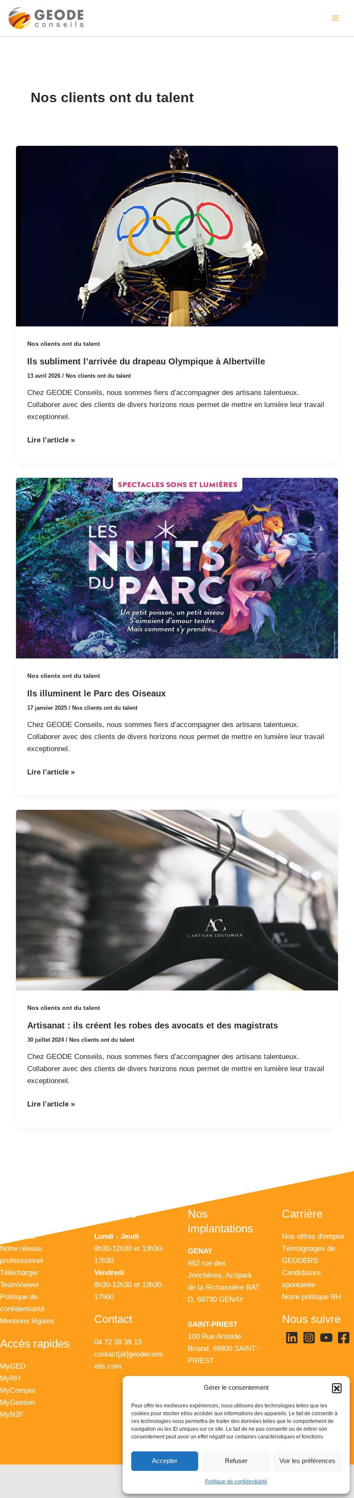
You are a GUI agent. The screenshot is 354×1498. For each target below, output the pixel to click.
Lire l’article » (51, 439)
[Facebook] (343, 1337)
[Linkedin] (291, 1337)
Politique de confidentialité (236, 1482)
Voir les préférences (307, 1460)
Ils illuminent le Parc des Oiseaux (96, 693)
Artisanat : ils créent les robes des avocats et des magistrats (152, 1025)
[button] (336, 1388)
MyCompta (17, 1390)
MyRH (10, 1378)
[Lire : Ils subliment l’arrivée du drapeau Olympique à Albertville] (177, 236)
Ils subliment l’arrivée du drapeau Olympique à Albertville (146, 361)
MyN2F (11, 1414)
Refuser (236, 1460)
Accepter (164, 1460)
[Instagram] (309, 1337)
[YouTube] (326, 1337)
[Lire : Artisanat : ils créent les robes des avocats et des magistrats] (177, 900)
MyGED (12, 1366)
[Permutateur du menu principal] (336, 18)
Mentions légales (27, 1321)
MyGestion (17, 1402)
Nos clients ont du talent (63, 343)
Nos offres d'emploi (313, 1236)
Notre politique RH (311, 1297)
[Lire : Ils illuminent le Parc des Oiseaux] (177, 568)
